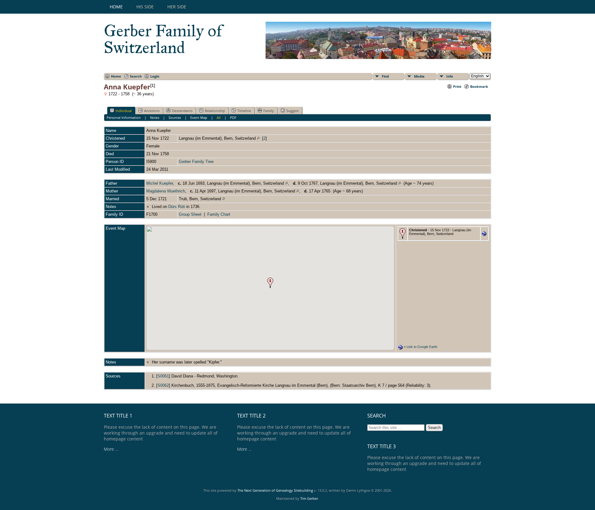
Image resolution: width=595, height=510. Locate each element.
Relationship (215, 110)
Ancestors (152, 110)
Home (116, 7)
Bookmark (479, 86)
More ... (111, 449)
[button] (270, 283)
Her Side (176, 7)
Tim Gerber (309, 498)
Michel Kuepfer (159, 183)
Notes (154, 117)
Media (419, 76)
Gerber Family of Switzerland (163, 39)
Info (449, 76)
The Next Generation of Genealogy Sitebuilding (275, 490)
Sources (175, 117)
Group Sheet (190, 214)
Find (385, 76)
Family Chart (218, 214)
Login (154, 76)
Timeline (244, 110)
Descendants (182, 110)
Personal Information (124, 117)
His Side (145, 7)
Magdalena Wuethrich (165, 191)
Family (268, 110)
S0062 (163, 385)
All (219, 117)
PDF (233, 117)
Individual (124, 110)
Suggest (292, 110)
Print (457, 86)
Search (136, 76)
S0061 (163, 376)
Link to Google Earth (422, 347)
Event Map (198, 117)
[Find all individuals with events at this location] (258, 138)
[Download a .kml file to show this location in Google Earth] (484, 234)
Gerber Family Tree (196, 161)
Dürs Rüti (176, 206)
